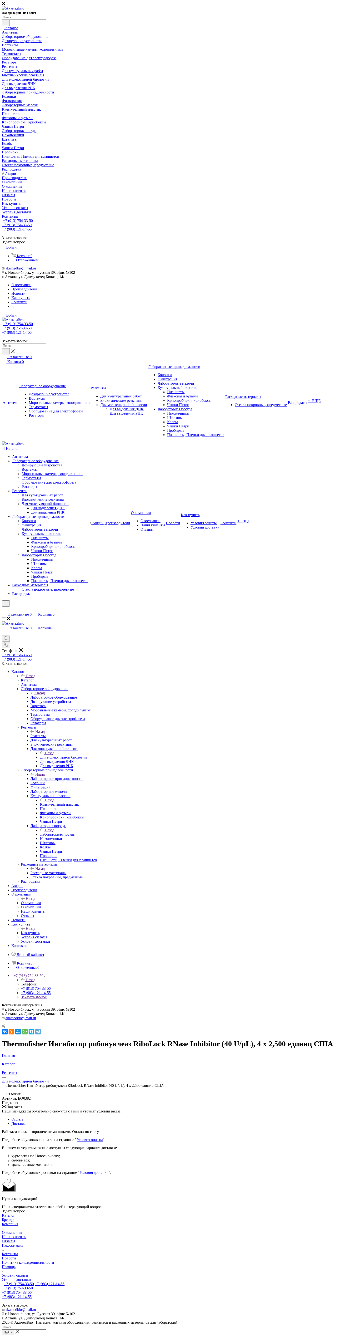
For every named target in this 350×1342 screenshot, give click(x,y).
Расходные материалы (48, 873)
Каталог (27, 680)
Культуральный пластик (59, 804)
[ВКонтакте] (5, 1031)
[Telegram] (38, 1031)
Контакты (10, 1254)
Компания (10, 1224)
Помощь (8, 1267)
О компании (31, 903)
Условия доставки (94, 1173)
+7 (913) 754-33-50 (18, 221)
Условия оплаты (90, 1140)
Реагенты (38, 736)
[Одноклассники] (11, 1031)
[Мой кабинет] (4, 609)
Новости (9, 1258)
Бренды (8, 1220)
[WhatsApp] (25, 1031)
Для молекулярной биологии (63, 757)
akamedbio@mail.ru (20, 268)
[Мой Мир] (18, 1031)
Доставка (18, 1124)
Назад (30, 676)
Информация (12, 1245)
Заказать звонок (34, 997)
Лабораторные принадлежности (56, 779)
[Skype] (31, 1031)
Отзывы (8, 1241)
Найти (8, 1332)
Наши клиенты (14, 1237)
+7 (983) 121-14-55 (17, 229)
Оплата (17, 1119)
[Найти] (6, 23)
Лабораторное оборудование (53, 697)
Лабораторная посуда (57, 834)
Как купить (30, 933)
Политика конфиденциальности (28, 1262)
